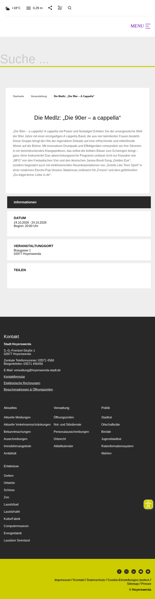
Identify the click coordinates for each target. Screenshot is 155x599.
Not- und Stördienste (67, 424)
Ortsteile (9, 482)
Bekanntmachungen (17, 431)
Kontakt (78, 580)
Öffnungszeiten (64, 417)
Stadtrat (106, 417)
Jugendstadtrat (111, 439)
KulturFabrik (12, 518)
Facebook (119, 572)
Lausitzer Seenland (17, 540)
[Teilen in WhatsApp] (33, 278)
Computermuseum (16, 526)
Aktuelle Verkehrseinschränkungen (27, 424)
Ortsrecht (60, 439)
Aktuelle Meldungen (17, 417)
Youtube (141, 572)
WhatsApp (148, 572)
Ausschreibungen (15, 439)
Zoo (6, 497)
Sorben (9, 475)
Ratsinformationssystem (117, 446)
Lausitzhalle (12, 511)
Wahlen (106, 453)
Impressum (63, 580)
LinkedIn (133, 572)
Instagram (126, 572)
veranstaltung (39, 96)
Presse (146, 583)
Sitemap (133, 583)
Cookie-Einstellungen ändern (129, 580)
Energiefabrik (13, 533)
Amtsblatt (10, 453)
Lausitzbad (11, 504)
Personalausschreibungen (71, 431)
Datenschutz (96, 580)
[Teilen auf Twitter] (24, 278)
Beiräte (106, 431)
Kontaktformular (14, 376)
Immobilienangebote (17, 446)
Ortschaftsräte (110, 424)
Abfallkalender (63, 446)
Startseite (18, 96)
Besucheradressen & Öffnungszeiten (28, 389)
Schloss (9, 490)
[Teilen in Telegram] (42, 278)
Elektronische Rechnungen (22, 383)
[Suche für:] (77, 62)
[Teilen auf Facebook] (16, 278)
